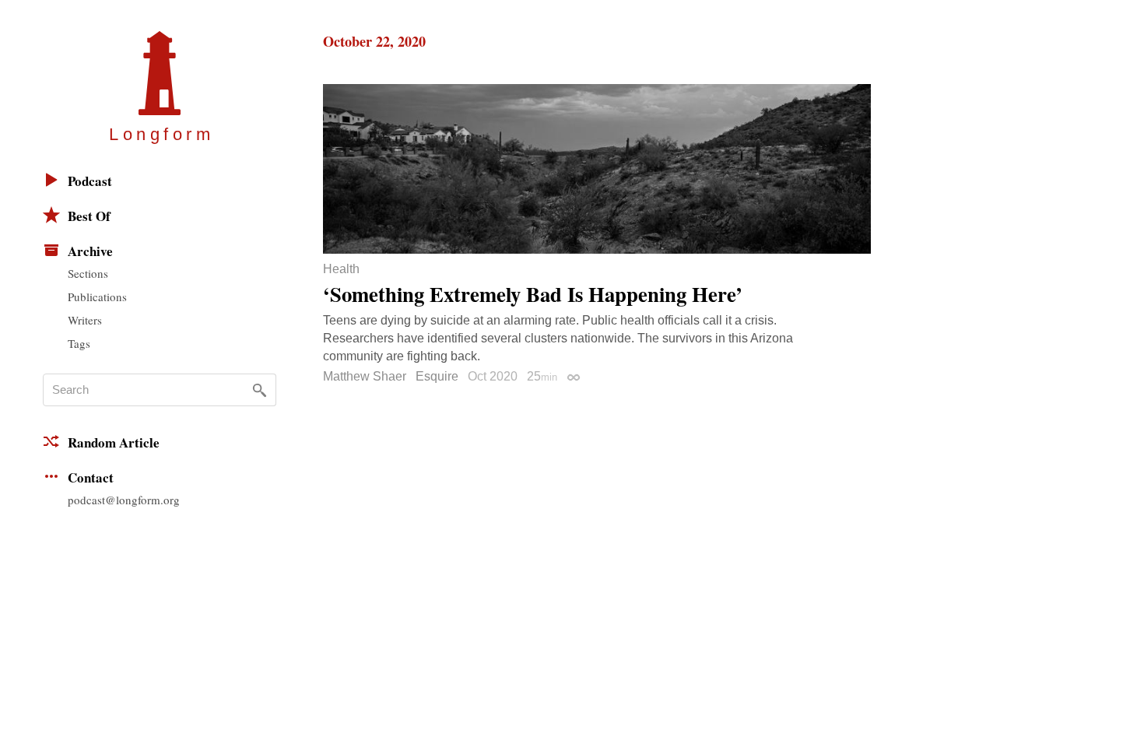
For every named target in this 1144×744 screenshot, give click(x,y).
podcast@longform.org (124, 499)
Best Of (89, 216)
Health (341, 269)
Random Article (114, 442)
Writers (85, 320)
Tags (79, 343)
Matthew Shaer (364, 376)
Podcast (90, 181)
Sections (88, 273)
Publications (97, 296)
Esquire (437, 376)
